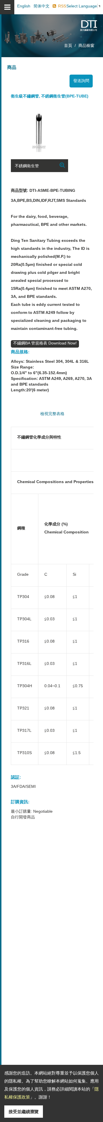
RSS (62, 6)
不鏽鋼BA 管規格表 (30, 343)
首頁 (68, 45)
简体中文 (41, 6)
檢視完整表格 (52, 413)
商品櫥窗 (86, 45)
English (23, 6)
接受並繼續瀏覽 (24, 1111)
